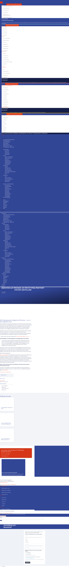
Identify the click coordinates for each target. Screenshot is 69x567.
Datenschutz (6, 513)
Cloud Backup (7, 154)
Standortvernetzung (8, 170)
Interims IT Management (9, 179)
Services (3, 36)
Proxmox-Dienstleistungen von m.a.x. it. (22, 336)
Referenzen (3, 209)
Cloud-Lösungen (7, 180)
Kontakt (3, 286)
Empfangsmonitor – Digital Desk (8, 147)
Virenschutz (7, 159)
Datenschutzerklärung (29, 558)
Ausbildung (5, 202)
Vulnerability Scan (8, 169)
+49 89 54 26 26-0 (4, 484)
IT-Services (3, 148)
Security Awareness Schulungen (10, 171)
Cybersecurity (4, 51)
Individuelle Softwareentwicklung (8, 139)
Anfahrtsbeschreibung (3, 482)
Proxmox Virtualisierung (9, 156)
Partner (4, 203)
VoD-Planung (7, 191)
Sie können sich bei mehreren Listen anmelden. (30, 555)
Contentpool (7, 187)
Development (4, 138)
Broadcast (3, 182)
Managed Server (7, 160)
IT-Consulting (4, 67)
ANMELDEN (28, 562)
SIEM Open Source (8, 167)
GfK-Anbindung (7, 195)
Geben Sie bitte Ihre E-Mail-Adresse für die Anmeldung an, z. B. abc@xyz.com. (33, 537)
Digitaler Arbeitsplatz (8, 158)
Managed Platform (8, 161)
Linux (6, 176)
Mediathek (5, 207)
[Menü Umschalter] (1, 3)
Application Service (6, 144)
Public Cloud (7, 151)
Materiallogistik (7, 196)
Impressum (2, 513)
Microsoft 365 (7, 153)
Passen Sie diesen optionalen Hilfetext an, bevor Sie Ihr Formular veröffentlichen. (34, 549)
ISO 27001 (5, 206)
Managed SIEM (7, 164)
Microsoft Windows (8, 177)
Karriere (4, 199)
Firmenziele (5, 204)
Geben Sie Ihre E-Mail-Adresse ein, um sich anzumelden (33, 534)
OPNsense (6, 166)
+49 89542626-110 (13, 484)
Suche (1, 517)
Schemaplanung (7, 185)
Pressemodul (7, 190)
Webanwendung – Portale (7, 145)
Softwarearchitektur (6, 142)
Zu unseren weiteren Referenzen (5, 372)
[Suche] (1, 520)
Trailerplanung (7, 192)
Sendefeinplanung (8, 193)
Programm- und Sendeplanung (7, 85)
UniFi (5, 174)
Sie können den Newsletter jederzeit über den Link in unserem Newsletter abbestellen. (34, 559)
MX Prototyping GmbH (3, 354)
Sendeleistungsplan (8, 186)
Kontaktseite (5, 370)
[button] (34, 212)
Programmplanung (8, 188)
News (4, 208)
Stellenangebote (6, 201)
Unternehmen (4, 198)
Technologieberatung (6, 140)
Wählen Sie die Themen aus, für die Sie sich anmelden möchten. (33, 551)
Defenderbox (7, 172)
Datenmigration (5, 143)
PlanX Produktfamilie (5, 107)
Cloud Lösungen (4, 26)
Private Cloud (7, 150)
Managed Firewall (8, 238)
